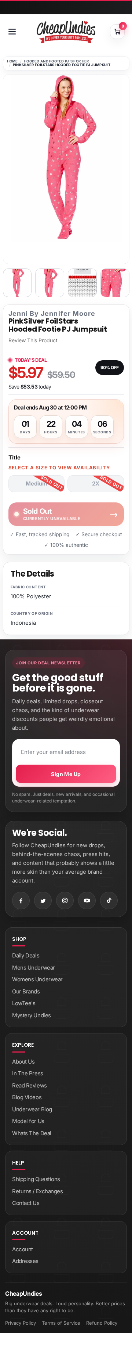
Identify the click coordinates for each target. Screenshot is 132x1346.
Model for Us (28, 1121)
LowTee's (23, 1003)
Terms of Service (61, 1323)
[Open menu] (12, 31)
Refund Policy (101, 1323)
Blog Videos (26, 1097)
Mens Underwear (33, 967)
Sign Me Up (66, 774)
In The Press (27, 1073)
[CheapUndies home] (66, 32)
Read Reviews (29, 1085)
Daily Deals (25, 955)
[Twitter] (43, 900)
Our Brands (26, 991)
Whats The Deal (31, 1133)
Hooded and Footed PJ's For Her (56, 61)
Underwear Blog (32, 1109)
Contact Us (26, 1202)
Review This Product (33, 340)
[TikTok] (109, 900)
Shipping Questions (36, 1179)
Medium (36, 483)
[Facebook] (21, 900)
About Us (23, 1061)
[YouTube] (87, 900)
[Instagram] (65, 900)
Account (22, 1249)
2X (95, 483)
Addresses (25, 1260)
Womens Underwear (37, 979)
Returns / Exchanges (37, 1191)
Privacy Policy (20, 1323)
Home (12, 61)
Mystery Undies (31, 1015)
